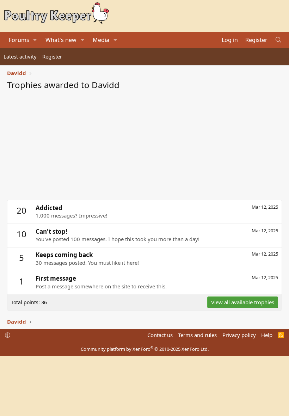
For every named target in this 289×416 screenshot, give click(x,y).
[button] (35, 40)
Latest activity (20, 56)
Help (266, 334)
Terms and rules (197, 334)
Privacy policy (239, 334)
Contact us (160, 334)
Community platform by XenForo (145, 349)
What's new (60, 40)
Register (52, 56)
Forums (19, 40)
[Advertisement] (144, 147)
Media (101, 40)
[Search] (278, 40)
